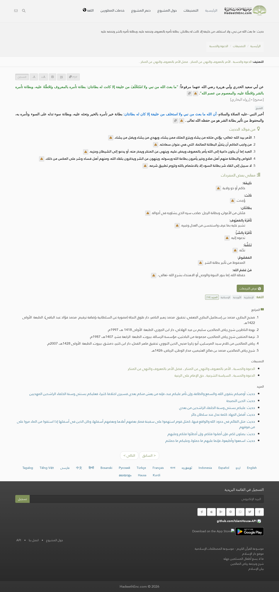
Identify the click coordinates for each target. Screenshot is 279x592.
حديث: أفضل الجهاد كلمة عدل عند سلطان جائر (223, 414)
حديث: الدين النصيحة (240, 401)
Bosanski (106, 468)
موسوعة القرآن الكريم (250, 548)
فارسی (65, 468)
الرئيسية (211, 10)
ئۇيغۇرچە (187, 468)
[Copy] (189, 93)
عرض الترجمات (249, 288)
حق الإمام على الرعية (189, 375)
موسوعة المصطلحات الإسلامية (214, 548)
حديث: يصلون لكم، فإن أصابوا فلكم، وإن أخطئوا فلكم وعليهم (211, 434)
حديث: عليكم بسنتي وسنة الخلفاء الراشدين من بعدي (217, 408)
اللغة (90, 10)
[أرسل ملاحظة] (195, 93)
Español (223, 468)
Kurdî (156, 475)
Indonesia (205, 468)
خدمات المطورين (112, 10)
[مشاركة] (61, 77)
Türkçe (141, 468)
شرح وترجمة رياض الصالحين (247, 563)
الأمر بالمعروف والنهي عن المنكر (210, 62)
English (252, 468)
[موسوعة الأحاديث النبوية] (245, 10)
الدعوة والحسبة (218, 46)
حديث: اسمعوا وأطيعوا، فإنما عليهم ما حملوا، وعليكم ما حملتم (210, 440)
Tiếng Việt (47, 468)
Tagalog (27, 468)
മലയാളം (125, 475)
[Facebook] (259, 512)
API (18, 540)
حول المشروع (167, 10)
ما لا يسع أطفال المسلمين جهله (244, 558)
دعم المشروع (141, 10)
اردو (238, 468)
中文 (79, 468)
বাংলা (172, 468)
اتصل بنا (34, 540)
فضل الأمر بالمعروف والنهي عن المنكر (164, 62)
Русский (124, 468)
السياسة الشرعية (218, 375)
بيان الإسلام (256, 569)
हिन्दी (91, 468)
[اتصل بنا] (16, 11)
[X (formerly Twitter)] (249, 512)
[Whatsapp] (240, 512)
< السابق (149, 455)
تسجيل (22, 499)
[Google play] (221, 512)
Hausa (142, 475)
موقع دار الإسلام (253, 553)
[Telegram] (230, 512)
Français (158, 468)
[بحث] (24, 11)
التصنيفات (191, 10)
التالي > (129, 455)
